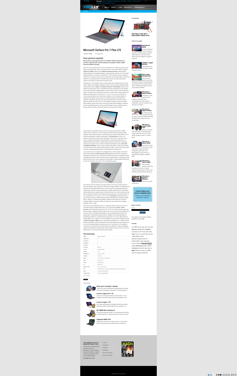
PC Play (124, 1)
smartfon (149, 245)
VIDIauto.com (117, 1)
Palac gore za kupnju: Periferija (146, 109)
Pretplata (104, 347)
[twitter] (86, 1)
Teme (120, 7)
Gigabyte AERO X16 (104, 319)
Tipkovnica (138, 250)
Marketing (105, 350)
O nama (104, 342)
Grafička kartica (141, 229)
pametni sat (145, 238)
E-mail (133, 208)
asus (146, 227)
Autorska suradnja (107, 355)
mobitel (133, 236)
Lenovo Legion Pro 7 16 (105, 293)
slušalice (145, 245)
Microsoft (148, 234)
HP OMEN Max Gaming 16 (106, 310)
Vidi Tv (107, 7)
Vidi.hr (104, 1)
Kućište (150, 231)
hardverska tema (135, 231)
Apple (143, 227)
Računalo (138, 243)
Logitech (143, 234)
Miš (152, 234)
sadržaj (133, 245)
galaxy (151, 227)
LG (140, 234)
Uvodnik (143, 250)
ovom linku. (142, 219)
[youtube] (88, 1)
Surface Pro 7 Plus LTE (101, 236)
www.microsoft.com (104, 273)
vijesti (133, 252)
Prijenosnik (146, 241)
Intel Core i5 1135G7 (101, 249)
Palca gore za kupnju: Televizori (147, 92)
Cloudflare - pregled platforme (147, 63)
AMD (135, 227)
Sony (140, 248)
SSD (143, 248)
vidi (146, 250)
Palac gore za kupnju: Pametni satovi (146, 126)
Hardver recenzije (139, 7)
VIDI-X (130, 1)
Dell (148, 227)
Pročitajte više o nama (89, 358)
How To (114, 7)
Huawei (143, 231)
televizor (150, 248)
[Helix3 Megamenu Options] (153, 7)
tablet (145, 248)
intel (147, 231)
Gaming (134, 229)
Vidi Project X (128, 7)
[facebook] (84, 1)
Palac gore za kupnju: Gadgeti (146, 161)
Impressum (105, 345)
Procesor (134, 243)
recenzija (146, 243)
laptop (133, 234)
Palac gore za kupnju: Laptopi (107, 286)
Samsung (139, 246)
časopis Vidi (144, 253)
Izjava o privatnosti (107, 352)
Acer (133, 227)
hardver (148, 229)
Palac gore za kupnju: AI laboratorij (145, 177)
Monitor (138, 236)
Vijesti (149, 7)
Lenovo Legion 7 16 (103, 302)
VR (135, 252)
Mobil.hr (110, 1)
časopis (139, 253)
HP (140, 231)
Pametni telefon (136, 241)
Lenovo (137, 234)
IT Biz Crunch (136, 1)
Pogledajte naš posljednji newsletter (105, 3)
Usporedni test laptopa (146, 46)
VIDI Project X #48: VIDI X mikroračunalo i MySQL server (140, 34)
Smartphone (135, 248)
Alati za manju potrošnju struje (146, 75)
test (133, 250)
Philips (141, 241)
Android (139, 227)
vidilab (149, 250)
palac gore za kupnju (137, 238)
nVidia (141, 236)
